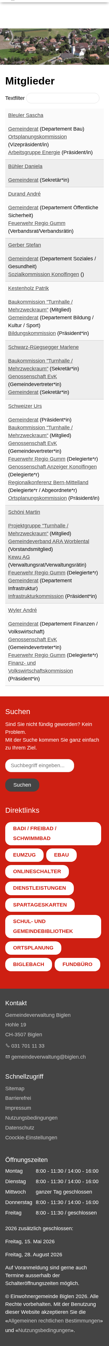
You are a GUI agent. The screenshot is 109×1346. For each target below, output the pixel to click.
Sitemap (14, 1088)
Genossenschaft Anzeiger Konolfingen (52, 467)
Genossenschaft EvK (32, 376)
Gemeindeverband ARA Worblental (48, 541)
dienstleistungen (39, 888)
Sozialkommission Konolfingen (43, 274)
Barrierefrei (18, 1098)
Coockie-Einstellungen (31, 1137)
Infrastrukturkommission (36, 596)
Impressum (18, 1108)
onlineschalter (37, 871)
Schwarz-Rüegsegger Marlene (43, 347)
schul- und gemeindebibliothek (43, 926)
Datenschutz (19, 1128)
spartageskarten (40, 905)
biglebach (28, 964)
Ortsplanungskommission (37, 137)
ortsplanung (33, 948)
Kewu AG (19, 557)
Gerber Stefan (24, 245)
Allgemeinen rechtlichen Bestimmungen (54, 1321)
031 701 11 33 (27, 1046)
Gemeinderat (23, 129)
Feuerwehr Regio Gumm (36, 223)
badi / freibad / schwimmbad (34, 833)
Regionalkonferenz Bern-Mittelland (48, 482)
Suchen (22, 785)
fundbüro (77, 964)
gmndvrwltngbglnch (48, 1057)
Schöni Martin (24, 512)
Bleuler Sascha (25, 115)
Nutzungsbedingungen (31, 1118)
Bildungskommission (32, 333)
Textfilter (15, 98)
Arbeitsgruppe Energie (34, 152)
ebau (61, 855)
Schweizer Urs (25, 406)
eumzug (24, 855)
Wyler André (22, 610)
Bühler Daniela (25, 166)
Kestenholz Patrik (28, 288)
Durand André (24, 194)
